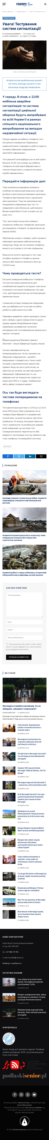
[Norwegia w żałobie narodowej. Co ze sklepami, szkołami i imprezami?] (24, 690)
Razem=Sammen (19, 1130)
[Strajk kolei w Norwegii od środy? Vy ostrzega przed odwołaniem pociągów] (9, 756)
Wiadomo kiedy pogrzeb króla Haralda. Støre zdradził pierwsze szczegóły (32, 1012)
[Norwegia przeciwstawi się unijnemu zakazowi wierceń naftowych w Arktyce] (9, 742)
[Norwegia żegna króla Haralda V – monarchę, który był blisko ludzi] (9, 785)
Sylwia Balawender (12, 34)
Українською (9, 18)
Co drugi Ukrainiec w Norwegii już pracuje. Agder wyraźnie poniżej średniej (32, 876)
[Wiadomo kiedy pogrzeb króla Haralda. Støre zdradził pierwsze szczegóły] (9, 1012)
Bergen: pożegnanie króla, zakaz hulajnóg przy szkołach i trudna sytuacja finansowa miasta (32, 997)
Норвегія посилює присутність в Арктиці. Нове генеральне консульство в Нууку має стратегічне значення (24, 537)
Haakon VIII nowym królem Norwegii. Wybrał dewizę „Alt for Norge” (32, 770)
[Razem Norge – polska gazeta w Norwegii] (24, 4)
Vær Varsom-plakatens (33, 1108)
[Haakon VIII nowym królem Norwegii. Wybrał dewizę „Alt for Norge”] (9, 771)
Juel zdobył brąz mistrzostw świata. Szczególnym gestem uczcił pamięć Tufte (30, 981)
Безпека (7, 446)
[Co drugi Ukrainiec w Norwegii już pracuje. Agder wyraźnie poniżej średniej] (9, 876)
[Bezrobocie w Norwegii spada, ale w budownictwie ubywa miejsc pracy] (9, 914)
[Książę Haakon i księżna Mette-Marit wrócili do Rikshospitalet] (9, 831)
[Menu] (4, 4)
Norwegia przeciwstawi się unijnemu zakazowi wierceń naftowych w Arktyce (29, 741)
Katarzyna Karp (23, 1103)
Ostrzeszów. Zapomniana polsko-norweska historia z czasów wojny (29, 727)
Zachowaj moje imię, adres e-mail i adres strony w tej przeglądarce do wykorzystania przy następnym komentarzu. (23, 647)
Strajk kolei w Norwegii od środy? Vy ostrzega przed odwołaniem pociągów (32, 756)
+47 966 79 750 (12, 952)
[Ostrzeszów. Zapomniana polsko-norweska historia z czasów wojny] (9, 727)
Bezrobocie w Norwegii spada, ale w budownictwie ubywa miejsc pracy (31, 914)
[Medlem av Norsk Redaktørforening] (24, 1121)
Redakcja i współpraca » (12, 963)
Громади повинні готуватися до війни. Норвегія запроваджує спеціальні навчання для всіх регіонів (24, 500)
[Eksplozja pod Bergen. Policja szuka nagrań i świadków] (9, 890)
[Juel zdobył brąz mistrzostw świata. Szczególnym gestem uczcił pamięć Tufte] (9, 982)
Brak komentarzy (11, 36)
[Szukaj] (45, 4)
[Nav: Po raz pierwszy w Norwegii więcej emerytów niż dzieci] (9, 902)
